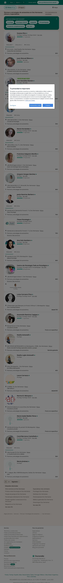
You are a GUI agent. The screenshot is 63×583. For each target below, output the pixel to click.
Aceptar (48, 105)
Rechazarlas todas (35, 105)
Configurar (13, 105)
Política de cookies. (30, 100)
